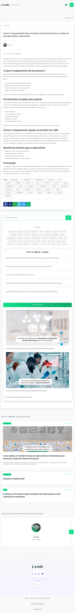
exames (48, 231)
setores (8, 192)
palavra (8, 195)
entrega (38, 189)
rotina (53, 244)
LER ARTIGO (68, 423)
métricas (27, 234)
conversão (28, 238)
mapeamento (39, 179)
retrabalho (19, 192)
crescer (8, 183)
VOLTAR (37, 583)
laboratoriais (36, 238)
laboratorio (51, 241)
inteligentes (47, 234)
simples (49, 192)
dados (42, 244)
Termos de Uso (37, 609)
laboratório (14, 179)
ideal (56, 183)
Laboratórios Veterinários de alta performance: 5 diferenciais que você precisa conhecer (30, 348)
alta (27, 231)
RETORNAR (69, 18)
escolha (47, 183)
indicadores (26, 244)
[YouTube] (42, 573)
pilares (60, 238)
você (18, 189)
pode (37, 183)
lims (59, 179)
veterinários (20, 231)
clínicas (41, 231)
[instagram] (32, 573)
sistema (50, 179)
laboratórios (11, 231)
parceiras (20, 238)
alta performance (60, 241)
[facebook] (35, 573)
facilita (59, 192)
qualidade (55, 234)
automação (13, 234)
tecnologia (18, 244)
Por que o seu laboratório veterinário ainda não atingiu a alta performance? (26, 390)
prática (28, 183)
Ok (37, 374)
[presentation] (71, 532)
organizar (31, 186)
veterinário (43, 186)
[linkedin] (39, 573)
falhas (30, 192)
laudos (38, 241)
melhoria (8, 189)
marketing (34, 234)
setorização (12, 241)
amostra (27, 189)
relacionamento (11, 238)
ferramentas (9, 186)
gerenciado (53, 238)
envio (33, 241)
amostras (26, 241)
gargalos (64, 186)
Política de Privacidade (37, 603)
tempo (40, 192)
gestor (48, 189)
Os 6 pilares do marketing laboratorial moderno (19, 397)
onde (57, 189)
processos (27, 179)
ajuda (20, 186)
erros (47, 244)
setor (65, 238)
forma (54, 186)
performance (33, 231)
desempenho (35, 244)
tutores (20, 234)
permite (18, 183)
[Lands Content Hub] (10, 5)
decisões (64, 244)
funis (40, 234)
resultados (55, 231)
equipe (66, 183)
